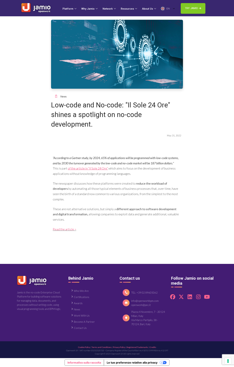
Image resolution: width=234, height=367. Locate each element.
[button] (193, 8)
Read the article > (64, 229)
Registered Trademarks (137, 347)
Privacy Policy (119, 347)
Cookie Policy (84, 347)
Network (108, 8)
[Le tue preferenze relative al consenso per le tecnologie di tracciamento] (228, 361)
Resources (127, 8)
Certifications (81, 297)
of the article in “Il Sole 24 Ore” (88, 168)
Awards (78, 303)
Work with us (82, 315)
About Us (147, 8)
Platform (68, 8)
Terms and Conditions (101, 347)
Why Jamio (88, 8)
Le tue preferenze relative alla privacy (132, 362)
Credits (152, 347)
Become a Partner (84, 321)
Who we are (81, 290)
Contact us (80, 327)
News (63, 96)
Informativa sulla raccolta (84, 362)
